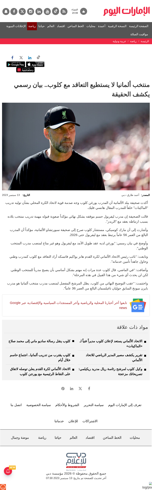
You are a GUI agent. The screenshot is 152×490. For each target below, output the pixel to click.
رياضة (32, 26)
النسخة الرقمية (117, 26)
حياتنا (41, 26)
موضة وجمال (20, 437)
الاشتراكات (90, 421)
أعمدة (101, 26)
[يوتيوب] (47, 11)
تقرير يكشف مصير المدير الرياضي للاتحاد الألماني (114, 357)
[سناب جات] (5, 11)
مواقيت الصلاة (139, 34)
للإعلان (73, 421)
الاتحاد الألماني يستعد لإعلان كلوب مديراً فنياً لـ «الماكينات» (111, 343)
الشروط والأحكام (67, 405)
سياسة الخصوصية (38, 405)
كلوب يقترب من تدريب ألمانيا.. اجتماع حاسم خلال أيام (40, 357)
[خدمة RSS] (63, 11)
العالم (50, 26)
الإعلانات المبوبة (16, 26)
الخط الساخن (75, 26)
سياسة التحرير (94, 405)
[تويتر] (22, 11)
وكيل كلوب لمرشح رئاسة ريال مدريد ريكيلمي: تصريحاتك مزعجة (110, 371)
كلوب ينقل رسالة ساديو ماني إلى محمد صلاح (39, 341)
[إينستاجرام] (30, 11)
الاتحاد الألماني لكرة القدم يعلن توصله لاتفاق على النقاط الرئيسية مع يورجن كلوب (40, 371)
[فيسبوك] (13, 11)
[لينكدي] (38, 11)
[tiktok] (55, 11)
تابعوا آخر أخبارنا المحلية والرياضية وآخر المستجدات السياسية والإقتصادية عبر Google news (68, 305)
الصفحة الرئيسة (138, 26)
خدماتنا (59, 421)
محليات (90, 26)
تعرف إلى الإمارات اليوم (124, 405)
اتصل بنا (16, 405)
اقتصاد (61, 26)
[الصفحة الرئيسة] (126, 2)
